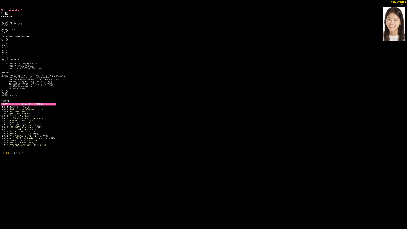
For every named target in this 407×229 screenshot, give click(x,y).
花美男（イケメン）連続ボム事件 (22, 109)
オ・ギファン (23, 107)
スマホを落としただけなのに (20, 145)
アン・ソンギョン (23, 114)
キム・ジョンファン (39, 118)
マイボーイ (13, 131)
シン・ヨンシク (29, 127)
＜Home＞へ (402, 4)
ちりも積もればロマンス (18, 118)
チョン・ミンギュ (26, 143)
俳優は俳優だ (14, 127)
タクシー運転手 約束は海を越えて (22, 138)
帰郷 (11, 114)
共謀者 (12, 123)
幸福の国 (12, 143)
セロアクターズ (14, 60)
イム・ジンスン (34, 140)
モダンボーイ (14, 111)
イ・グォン (42, 109)
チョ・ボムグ (25, 116)
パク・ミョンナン (30, 120)
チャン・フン (44, 138)
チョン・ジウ (28, 111)
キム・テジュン (41, 145)
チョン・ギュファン (29, 131)
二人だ (12, 107)
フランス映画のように (17, 136)
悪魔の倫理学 (14, 120)
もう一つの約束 (15, 129)
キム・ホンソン (24, 123)
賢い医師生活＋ (29, 65)
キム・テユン (30, 129)
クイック (12, 116)
